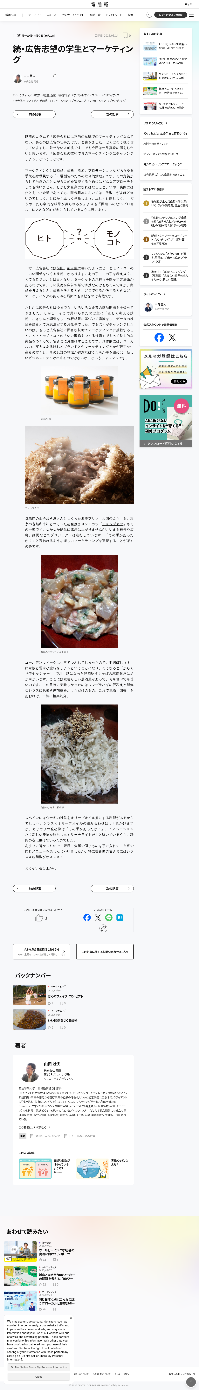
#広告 (36, 95)
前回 (60, 267)
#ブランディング (117, 101)
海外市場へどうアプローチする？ (162, 164)
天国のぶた (111, 518)
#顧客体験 (64, 95)
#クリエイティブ (111, 95)
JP (186, 4)
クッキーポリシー (122, 1374)
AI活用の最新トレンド (155, 144)
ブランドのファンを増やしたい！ (160, 154)
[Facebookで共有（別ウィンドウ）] (87, 917)
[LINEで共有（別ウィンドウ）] (109, 917)
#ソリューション (97, 101)
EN (191, 4)
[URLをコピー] (103, 928)
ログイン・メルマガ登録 (170, 14)
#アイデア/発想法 (37, 101)
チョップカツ (112, 523)
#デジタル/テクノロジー (86, 95)
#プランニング (78, 101)
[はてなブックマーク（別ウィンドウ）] (120, 917)
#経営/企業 (49, 95)
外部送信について (101, 1374)
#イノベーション (59, 101)
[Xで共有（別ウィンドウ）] (98, 917)
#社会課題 (19, 101)
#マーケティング (22, 95)
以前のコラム (35, 136)
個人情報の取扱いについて (74, 1374)
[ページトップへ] (191, 1382)
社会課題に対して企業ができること (163, 174)
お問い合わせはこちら (180, 1374)
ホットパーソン (152, 294)
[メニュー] (191, 15)
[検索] (149, 15)
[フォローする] (54, 75)
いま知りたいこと (153, 123)
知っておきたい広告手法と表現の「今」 (165, 133)
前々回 (72, 267)
